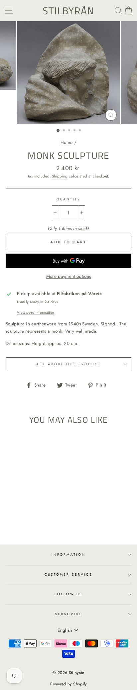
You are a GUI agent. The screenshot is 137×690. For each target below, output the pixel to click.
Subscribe (68, 614)
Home (66, 142)
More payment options (68, 276)
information (68, 554)
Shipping (60, 176)
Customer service (68, 574)
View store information (35, 312)
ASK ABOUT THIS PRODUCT (68, 364)
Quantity (68, 199)
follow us (68, 594)
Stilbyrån (68, 10)
